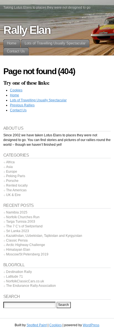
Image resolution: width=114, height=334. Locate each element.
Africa (10, 162)
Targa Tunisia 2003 (20, 221)
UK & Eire (13, 195)
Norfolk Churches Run (23, 217)
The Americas (16, 190)
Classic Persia (17, 240)
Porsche (12, 181)
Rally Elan (27, 30)
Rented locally (17, 185)
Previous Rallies (22, 105)
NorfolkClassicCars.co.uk (25, 281)
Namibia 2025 (16, 212)
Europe (11, 172)
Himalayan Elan (18, 250)
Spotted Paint (37, 325)
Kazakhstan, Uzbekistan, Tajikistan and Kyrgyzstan (44, 236)
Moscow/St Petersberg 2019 (27, 254)
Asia (9, 167)
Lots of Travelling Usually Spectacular (38, 100)
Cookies (16, 90)
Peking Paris (15, 176)
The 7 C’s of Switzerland (24, 226)
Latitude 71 (14, 276)
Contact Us (18, 110)
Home (14, 95)
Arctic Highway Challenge (25, 245)
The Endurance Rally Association (31, 286)
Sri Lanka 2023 (17, 231)
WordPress (91, 325)
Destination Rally (19, 272)
